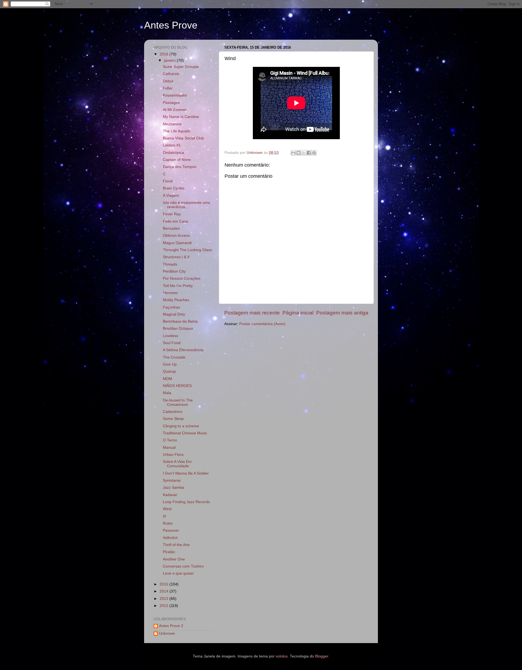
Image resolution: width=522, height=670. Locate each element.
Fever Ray (172, 214)
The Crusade (174, 357)
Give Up (170, 364)
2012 (164, 606)
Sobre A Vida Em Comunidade (177, 464)
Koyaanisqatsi (175, 95)
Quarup (169, 371)
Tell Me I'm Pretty (178, 286)
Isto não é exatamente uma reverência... (186, 205)
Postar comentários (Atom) (262, 324)
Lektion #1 (172, 145)
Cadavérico (172, 412)
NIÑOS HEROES (177, 386)
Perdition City (174, 271)
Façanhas (171, 307)
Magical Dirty (174, 314)
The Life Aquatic (177, 131)
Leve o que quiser (178, 573)
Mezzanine (172, 124)
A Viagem (171, 196)
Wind (167, 509)
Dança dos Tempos (179, 167)
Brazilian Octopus (178, 328)
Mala (167, 393)
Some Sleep (173, 419)
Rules (168, 523)
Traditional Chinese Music (185, 433)
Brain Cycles (173, 188)
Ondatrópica (173, 153)
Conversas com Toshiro (183, 566)
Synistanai (172, 480)
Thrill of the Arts (176, 545)
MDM (167, 379)
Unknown (167, 633)
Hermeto (170, 293)
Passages (171, 103)
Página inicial (297, 313)
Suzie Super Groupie (181, 67)
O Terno (170, 440)
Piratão (169, 552)
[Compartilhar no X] (303, 152)
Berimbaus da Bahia (180, 321)
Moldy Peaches (176, 300)
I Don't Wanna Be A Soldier (186, 473)
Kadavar (170, 495)
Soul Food (172, 343)
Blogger (321, 656)
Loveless (170, 336)
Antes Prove (170, 25)
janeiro (170, 60)
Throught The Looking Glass (187, 250)
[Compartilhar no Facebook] (309, 152)
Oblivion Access (176, 235)
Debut (168, 81)
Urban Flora (173, 455)
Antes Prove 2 (171, 626)
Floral (168, 181)
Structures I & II (176, 257)
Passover (171, 530)
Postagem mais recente (252, 313)
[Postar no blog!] (298, 152)
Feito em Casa (175, 221)
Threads (170, 264)
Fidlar (168, 88)
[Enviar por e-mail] (293, 152)
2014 (164, 591)
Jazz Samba (173, 487)
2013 (164, 599)
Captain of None (177, 160)
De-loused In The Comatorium (178, 402)
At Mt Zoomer (175, 110)
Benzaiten (171, 228)
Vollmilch (170, 538)
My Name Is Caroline (181, 117)
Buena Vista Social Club (183, 138)
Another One (174, 559)
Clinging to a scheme (181, 426)
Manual (169, 447)
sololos (282, 656)
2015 (164, 584)
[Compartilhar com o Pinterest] (314, 152)
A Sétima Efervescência (183, 350)
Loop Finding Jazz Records (186, 502)
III (164, 516)
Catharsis (171, 74)
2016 (164, 54)
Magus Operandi (177, 243)
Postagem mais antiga (342, 313)
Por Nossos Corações (181, 278)
